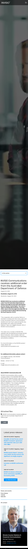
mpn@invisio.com (11, 543)
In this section (5, 273)
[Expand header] (26, 2)
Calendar (3, 494)
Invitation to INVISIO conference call (13, 464)
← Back (4, 422)
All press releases (11, 479)
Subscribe (3, 496)
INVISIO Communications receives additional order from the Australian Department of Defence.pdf (14, 416)
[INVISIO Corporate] (6, 3)
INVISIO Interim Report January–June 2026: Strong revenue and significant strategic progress (14, 454)
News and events (6, 491)
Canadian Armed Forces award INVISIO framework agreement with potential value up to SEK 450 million (13, 441)
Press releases (4, 493)
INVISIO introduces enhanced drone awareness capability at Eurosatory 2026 (13, 473)
